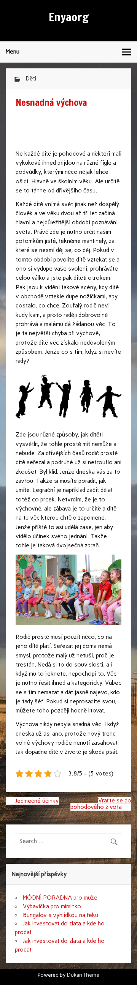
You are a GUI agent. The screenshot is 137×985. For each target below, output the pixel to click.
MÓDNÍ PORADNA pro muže (60, 897)
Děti (30, 78)
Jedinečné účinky (37, 800)
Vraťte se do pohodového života (100, 803)
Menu (12, 51)
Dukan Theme (83, 975)
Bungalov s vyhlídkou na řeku (60, 915)
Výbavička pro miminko (52, 906)
